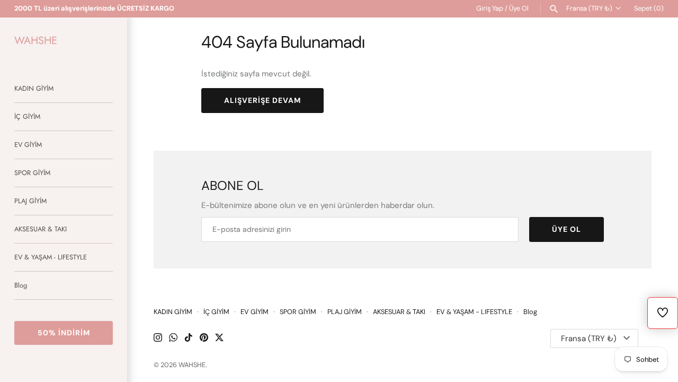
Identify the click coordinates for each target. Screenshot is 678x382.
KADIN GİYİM (33, 88)
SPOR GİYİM (32, 173)
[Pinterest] (204, 338)
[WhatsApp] (173, 338)
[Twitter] (219, 338)
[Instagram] (158, 338)
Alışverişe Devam (262, 100)
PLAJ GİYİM (30, 201)
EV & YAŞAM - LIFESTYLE (50, 257)
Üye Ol (519, 8)
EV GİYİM (28, 145)
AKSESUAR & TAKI (40, 229)
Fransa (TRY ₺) (589, 8)
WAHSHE (192, 364)
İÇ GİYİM (27, 116)
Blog (20, 285)
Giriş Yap (489, 8)
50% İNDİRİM (64, 332)
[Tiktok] (188, 338)
